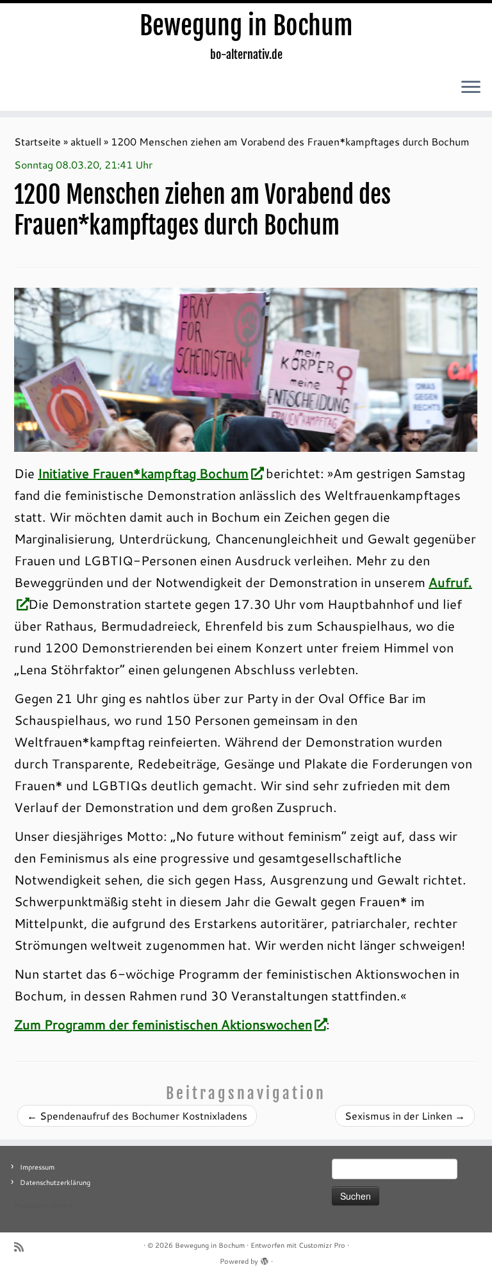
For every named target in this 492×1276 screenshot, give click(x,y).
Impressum (37, 1167)
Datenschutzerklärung (55, 1182)
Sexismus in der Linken (405, 1115)
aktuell (85, 141)
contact (61, 1205)
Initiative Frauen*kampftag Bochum (143, 473)
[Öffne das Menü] (470, 87)
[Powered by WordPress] (264, 1258)
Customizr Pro (322, 1245)
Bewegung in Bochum (246, 25)
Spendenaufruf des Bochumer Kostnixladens (137, 1115)
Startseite (37, 141)
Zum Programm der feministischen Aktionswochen (163, 1024)
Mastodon (30, 1205)
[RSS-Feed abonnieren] (23, 1247)
